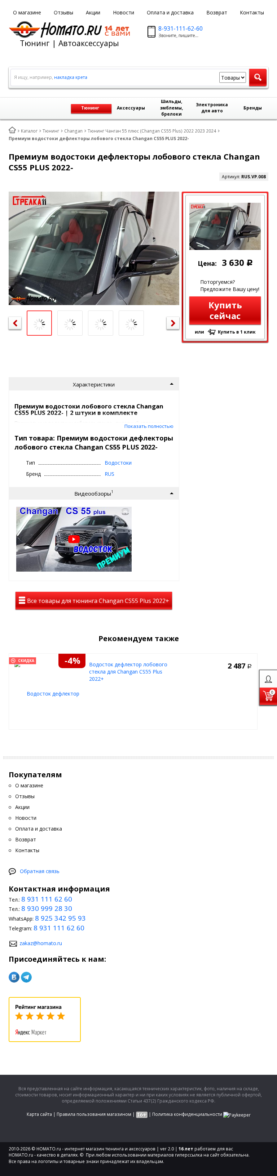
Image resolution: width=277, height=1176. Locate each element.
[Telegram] (26, 977)
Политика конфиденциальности (187, 1114)
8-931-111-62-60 (180, 28)
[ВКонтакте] (14, 977)
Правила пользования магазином (94, 1114)
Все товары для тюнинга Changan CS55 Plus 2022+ (97, 601)
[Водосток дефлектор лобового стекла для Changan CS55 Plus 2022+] (49, 693)
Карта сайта (39, 1114)
